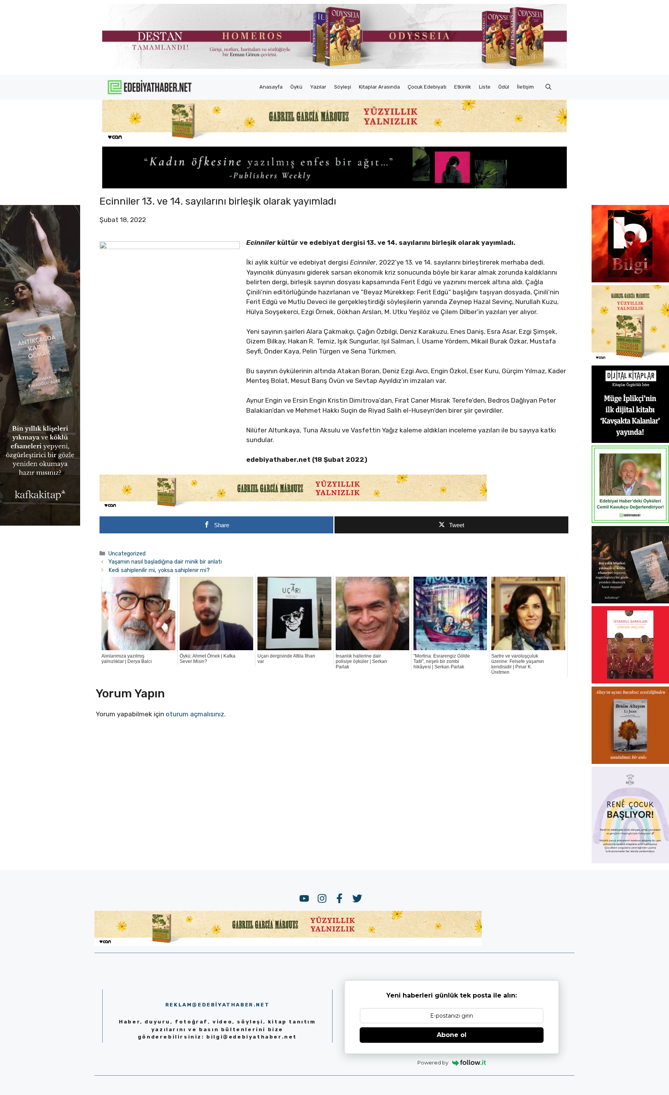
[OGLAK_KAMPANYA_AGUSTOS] (630, 681)
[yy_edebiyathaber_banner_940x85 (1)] (334, 139)
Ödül (503, 87)
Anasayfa (271, 87)
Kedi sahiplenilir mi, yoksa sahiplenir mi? (159, 570)
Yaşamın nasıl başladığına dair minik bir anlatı (165, 561)
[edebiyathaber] (334, 186)
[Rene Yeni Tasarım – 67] (630, 861)
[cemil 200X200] (630, 520)
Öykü (296, 87)
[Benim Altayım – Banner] (630, 761)
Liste (485, 87)
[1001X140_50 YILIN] (334, 67)
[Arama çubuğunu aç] (548, 87)
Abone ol (452, 1035)
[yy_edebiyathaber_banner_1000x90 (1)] (293, 507)
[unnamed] (630, 280)
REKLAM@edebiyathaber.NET (217, 1005)
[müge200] (630, 440)
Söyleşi (342, 87)
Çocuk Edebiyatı (427, 87)
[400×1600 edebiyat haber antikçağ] (40, 523)
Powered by (432, 1062)
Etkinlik (462, 87)
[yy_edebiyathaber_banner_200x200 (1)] (630, 360)
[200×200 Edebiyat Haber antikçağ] (630, 601)
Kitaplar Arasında (379, 87)
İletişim (525, 87)
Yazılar (318, 87)
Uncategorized (127, 553)
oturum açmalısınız (195, 714)
